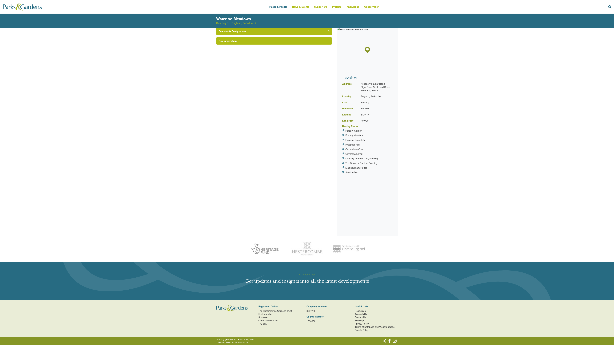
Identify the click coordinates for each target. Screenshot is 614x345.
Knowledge (352, 6)
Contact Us (360, 317)
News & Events (300, 6)
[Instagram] (395, 341)
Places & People (278, 6)
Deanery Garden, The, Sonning (361, 158)
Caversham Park (354, 153)
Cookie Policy (361, 330)
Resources (360, 310)
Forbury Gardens (354, 135)
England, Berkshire (242, 23)
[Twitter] (384, 341)
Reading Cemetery (355, 140)
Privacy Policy (362, 323)
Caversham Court (354, 149)
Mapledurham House (356, 167)
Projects (336, 6)
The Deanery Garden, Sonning (361, 163)
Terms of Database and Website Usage (375, 326)
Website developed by (232, 342)
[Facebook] (389, 341)
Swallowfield (351, 172)
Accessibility (361, 314)
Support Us (320, 6)
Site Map (359, 320)
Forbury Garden (353, 130)
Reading (221, 23)
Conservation (371, 6)
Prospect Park (352, 144)
